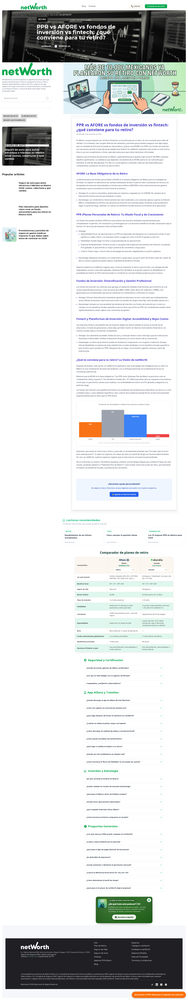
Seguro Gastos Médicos (14, 120)
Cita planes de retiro (156, 6)
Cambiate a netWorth (140, 949)
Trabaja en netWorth (140, 946)
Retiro (42, 19)
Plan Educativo (29, 116)
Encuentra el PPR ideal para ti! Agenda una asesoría (159, 995)
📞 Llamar (135, 6)
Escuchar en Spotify (125, 917)
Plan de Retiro (100, 946)
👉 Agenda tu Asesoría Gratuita (124, 494)
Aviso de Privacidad (139, 957)
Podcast (92, 6)
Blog (84, 6)
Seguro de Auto (10, 116)
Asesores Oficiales (139, 953)
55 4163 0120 (33, 957)
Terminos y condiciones (141, 960)
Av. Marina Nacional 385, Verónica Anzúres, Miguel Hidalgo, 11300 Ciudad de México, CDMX (55, 952)
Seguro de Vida (100, 949)
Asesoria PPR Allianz (103, 960)
